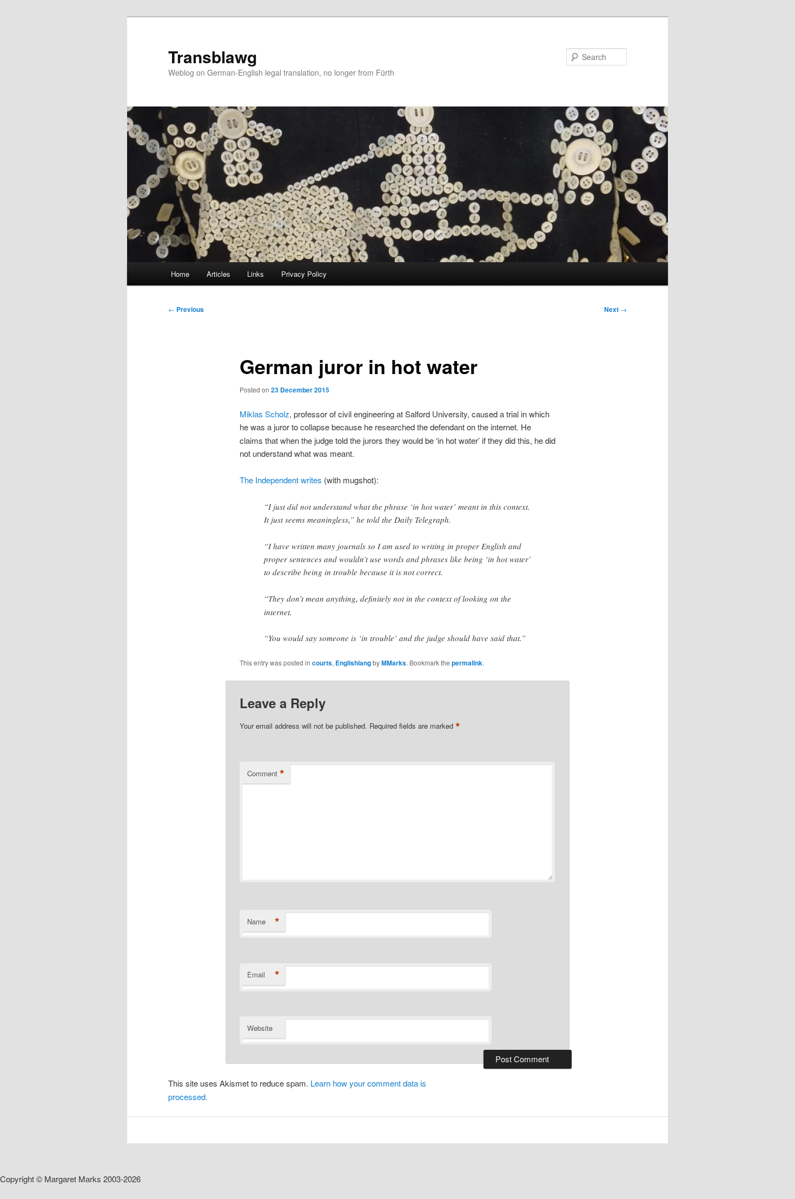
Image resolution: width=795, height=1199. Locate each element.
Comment (265, 773)
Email (263, 974)
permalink (467, 663)
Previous (186, 309)
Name (263, 921)
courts (322, 663)
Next (615, 309)
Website (260, 1028)
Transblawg (212, 56)
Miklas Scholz (264, 413)
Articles (218, 274)
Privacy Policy (304, 274)
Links (255, 274)
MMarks (393, 663)
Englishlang (353, 663)
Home (180, 274)
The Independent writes (281, 479)
